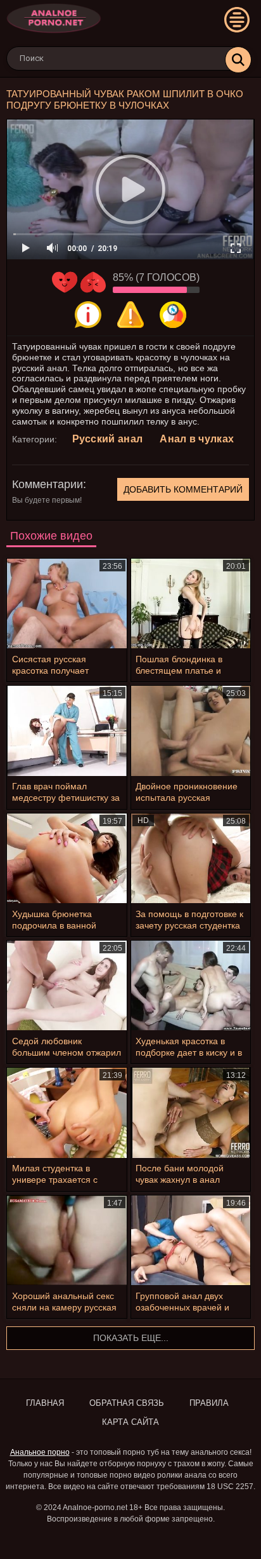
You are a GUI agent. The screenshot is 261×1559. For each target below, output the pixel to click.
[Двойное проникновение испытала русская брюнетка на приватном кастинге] (191, 730)
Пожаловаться (130, 314)
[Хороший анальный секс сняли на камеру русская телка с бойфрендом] (67, 1240)
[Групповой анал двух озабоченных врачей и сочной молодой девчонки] (191, 1240)
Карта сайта (130, 1422)
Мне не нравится (93, 282)
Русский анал (107, 438)
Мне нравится (64, 282)
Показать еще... (131, 1338)
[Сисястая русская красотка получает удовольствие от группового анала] (67, 603)
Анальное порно (40, 1452)
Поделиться (173, 314)
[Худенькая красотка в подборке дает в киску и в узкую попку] (191, 985)
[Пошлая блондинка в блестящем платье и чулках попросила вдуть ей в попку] (191, 603)
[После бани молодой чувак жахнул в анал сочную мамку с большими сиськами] (191, 1112)
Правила (209, 1403)
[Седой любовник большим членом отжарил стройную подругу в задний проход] (67, 985)
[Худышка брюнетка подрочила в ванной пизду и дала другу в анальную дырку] (67, 858)
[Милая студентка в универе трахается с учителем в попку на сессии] (67, 1112)
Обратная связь (126, 1403)
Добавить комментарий (183, 489)
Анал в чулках (197, 438)
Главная (45, 1403)
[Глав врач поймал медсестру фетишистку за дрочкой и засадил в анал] (67, 730)
